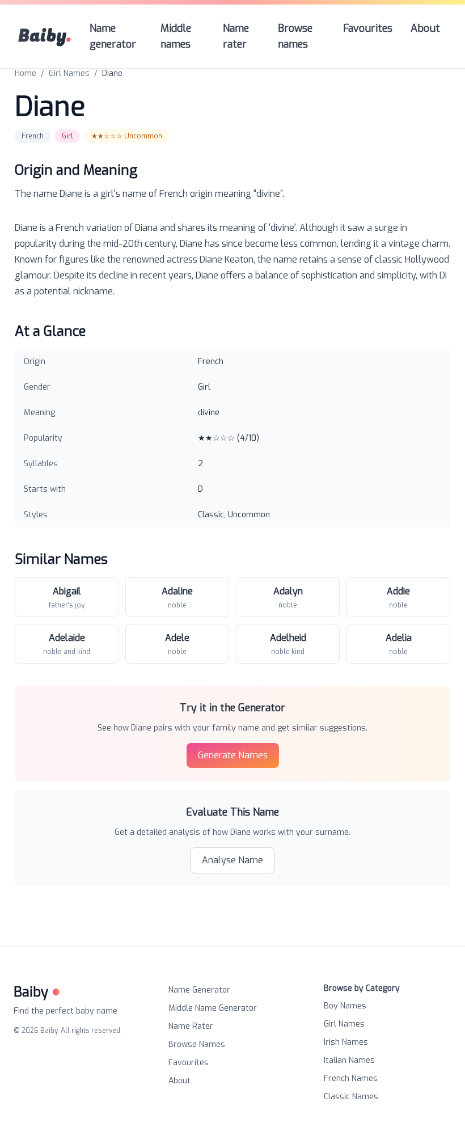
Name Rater (190, 1026)
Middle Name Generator (212, 1008)
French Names (351, 1078)
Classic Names (351, 1096)
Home (25, 73)
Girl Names (69, 73)
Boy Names (345, 1006)
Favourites (188, 1062)
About (179, 1080)
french (33, 136)
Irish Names (346, 1042)
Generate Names (233, 755)
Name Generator (199, 990)
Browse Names (196, 1044)
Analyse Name (232, 860)
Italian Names (349, 1060)
